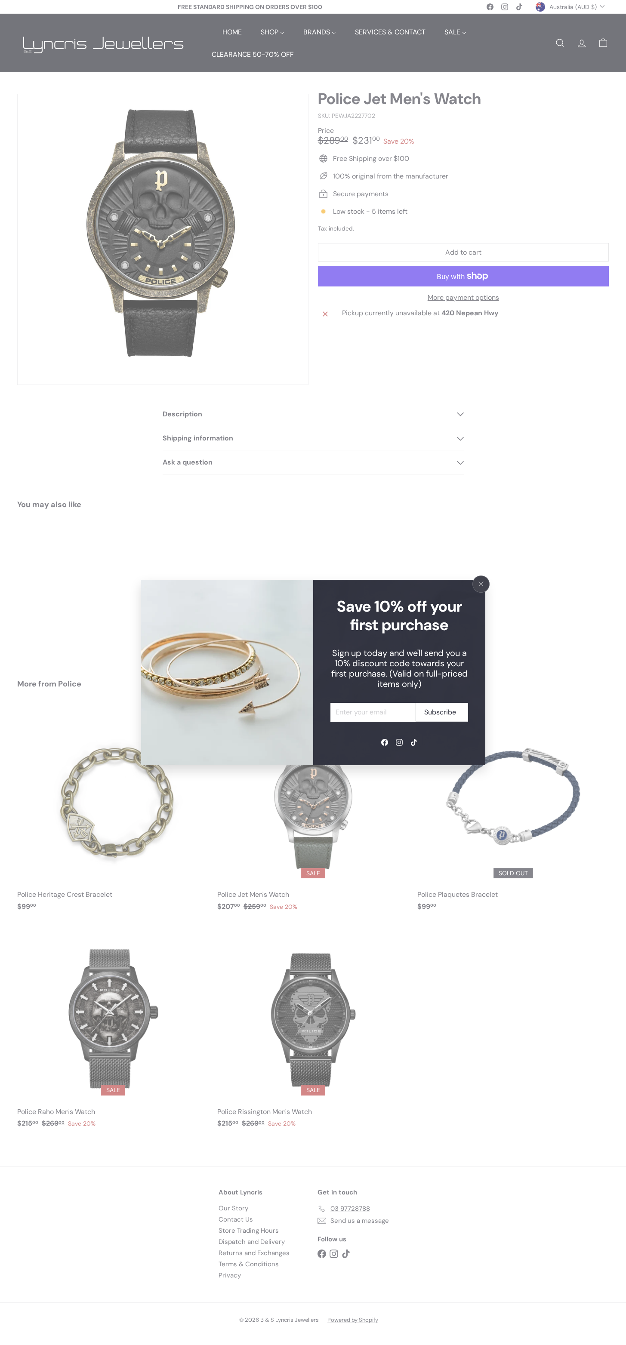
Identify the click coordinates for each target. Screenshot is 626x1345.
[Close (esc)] (481, 584)
